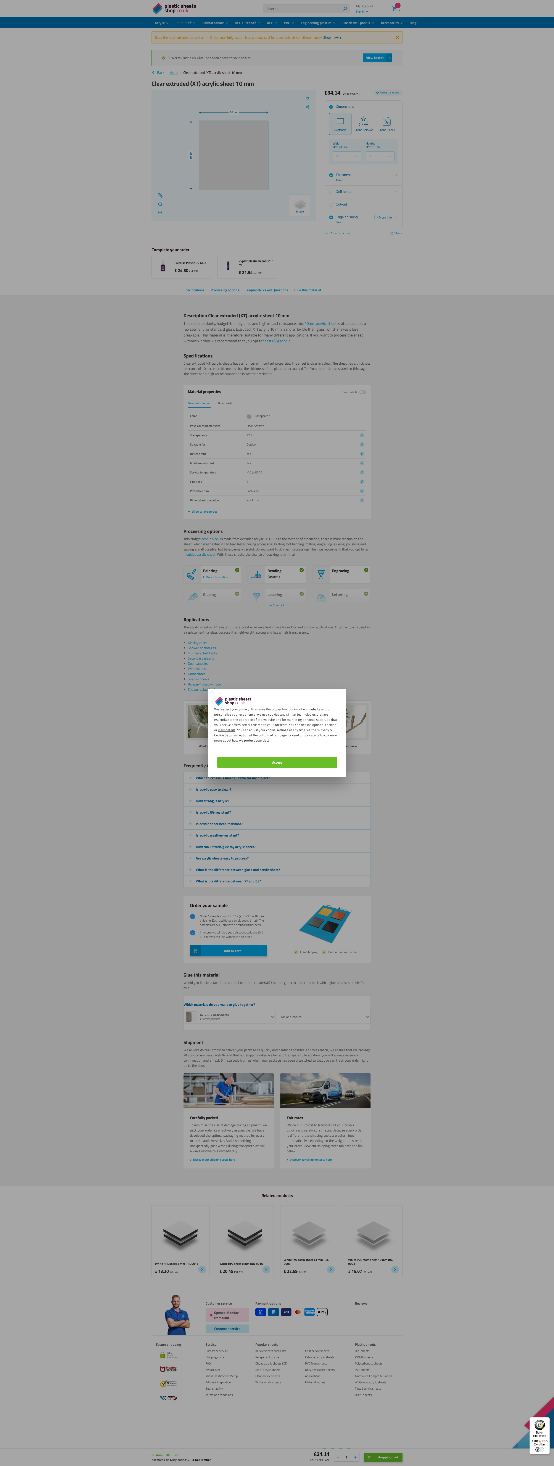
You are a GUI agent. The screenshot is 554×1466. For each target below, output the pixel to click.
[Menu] (547, 1420)
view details (226, 729)
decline (306, 724)
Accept (277, 762)
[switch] (539, 1449)
